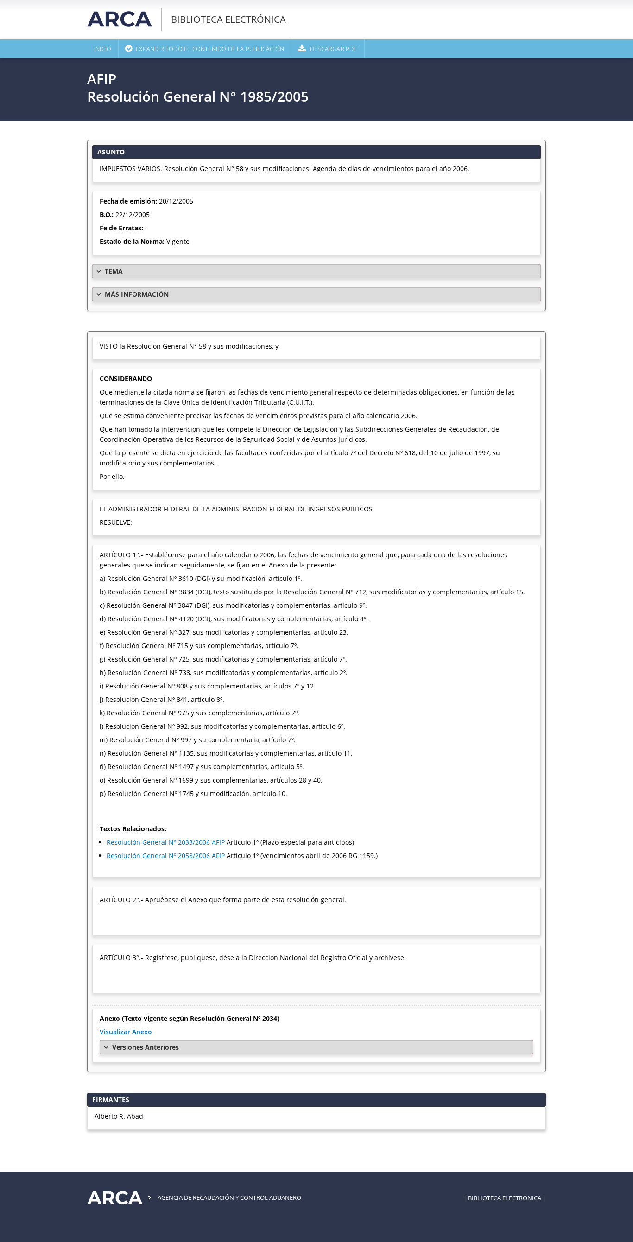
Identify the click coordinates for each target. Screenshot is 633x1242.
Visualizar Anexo (126, 1031)
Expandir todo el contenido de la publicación (210, 49)
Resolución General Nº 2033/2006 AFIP (166, 842)
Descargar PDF (333, 49)
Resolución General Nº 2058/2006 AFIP (166, 855)
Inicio (102, 49)
